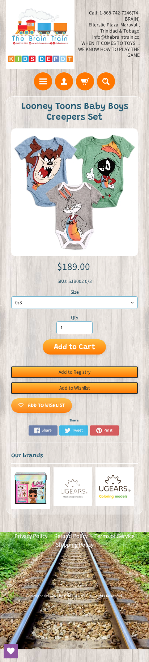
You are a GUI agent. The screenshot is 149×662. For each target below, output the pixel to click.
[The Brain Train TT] (40, 34)
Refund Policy (71, 536)
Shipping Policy (74, 545)
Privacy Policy (30, 536)
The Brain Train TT (72, 596)
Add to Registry (74, 372)
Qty (74, 317)
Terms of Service (114, 536)
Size (75, 292)
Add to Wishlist (74, 388)
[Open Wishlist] (11, 651)
